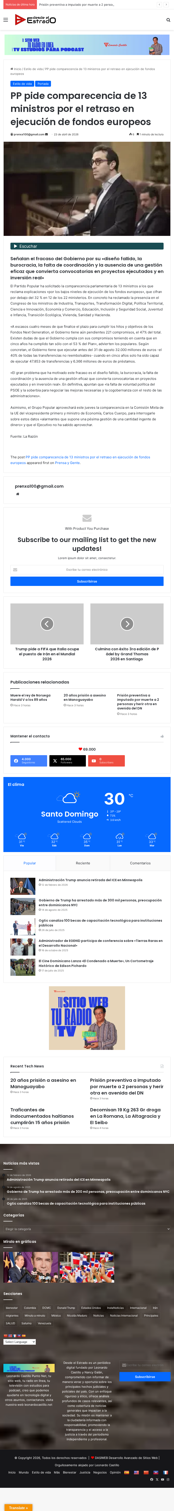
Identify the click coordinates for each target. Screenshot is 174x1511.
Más (57, 1472)
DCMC (46, 1307)
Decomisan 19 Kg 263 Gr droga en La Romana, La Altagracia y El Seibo (125, 1116)
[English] (10, 1336)
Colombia (30, 1307)
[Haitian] (19, 1336)
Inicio (17, 69)
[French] (14, 1336)
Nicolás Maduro (77, 1315)
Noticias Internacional (124, 1315)
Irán (155, 1307)
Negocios (100, 1472)
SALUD (10, 1323)
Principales (151, 1315)
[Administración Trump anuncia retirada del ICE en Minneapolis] (22, 886)
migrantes (12, 1315)
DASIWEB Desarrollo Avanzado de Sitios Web (126, 1458)
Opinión (115, 1472)
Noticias (98, 1315)
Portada (43, 84)
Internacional (138, 1307)
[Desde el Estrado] (35, 20)
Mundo (24, 1472)
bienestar (12, 1307)
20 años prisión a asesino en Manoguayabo (85, 697)
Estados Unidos (91, 1307)
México (56, 1315)
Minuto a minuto (35, 1315)
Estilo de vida (33, 69)
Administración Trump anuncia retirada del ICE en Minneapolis (91, 880)
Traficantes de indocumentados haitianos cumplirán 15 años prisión (42, 1116)
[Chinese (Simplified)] (5, 1336)
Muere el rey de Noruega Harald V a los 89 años (30, 697)
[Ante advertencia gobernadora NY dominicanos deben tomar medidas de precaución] (87, 1267)
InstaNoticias (115, 1307)
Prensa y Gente (67, 463)
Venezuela (44, 1323)
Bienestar (69, 1472)
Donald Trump (66, 1307)
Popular (30, 863)
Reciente (83, 863)
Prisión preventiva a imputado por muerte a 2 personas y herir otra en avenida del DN (99, 4)
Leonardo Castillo (107, 1465)
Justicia (85, 1472)
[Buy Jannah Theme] (87, 44)
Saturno (26, 1323)
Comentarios (140, 863)
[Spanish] (24, 1336)
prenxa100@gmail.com (29, 134)
